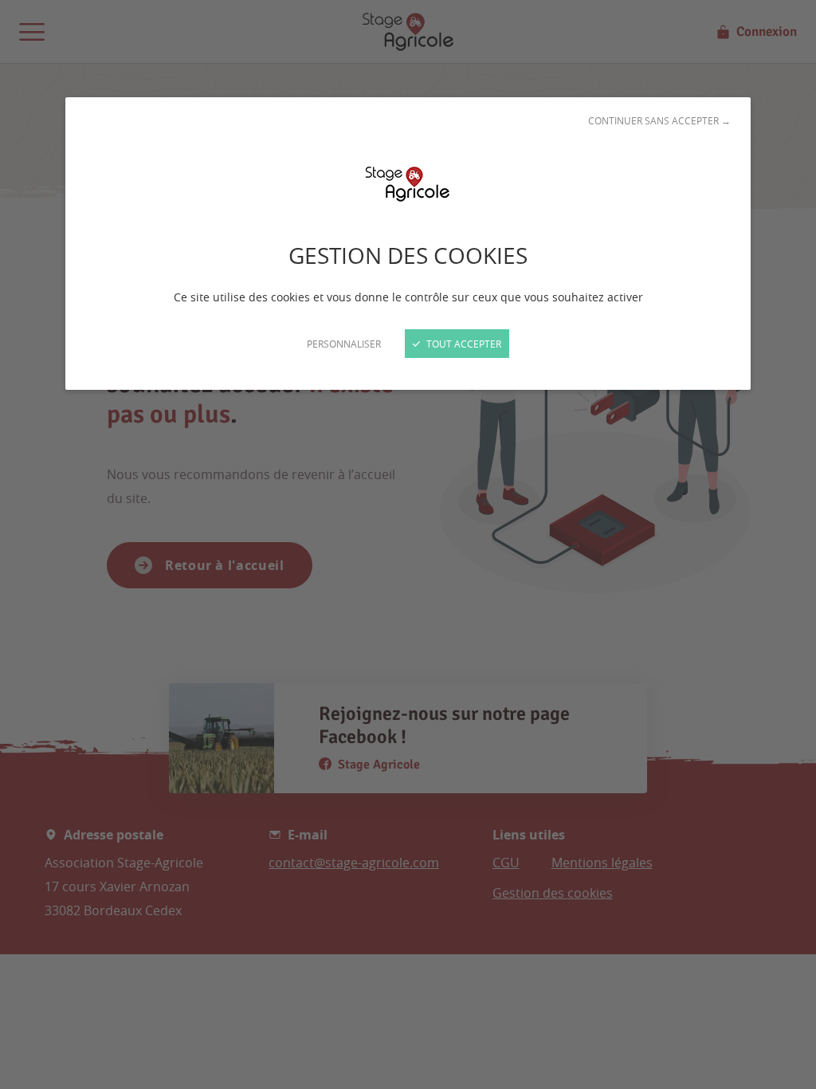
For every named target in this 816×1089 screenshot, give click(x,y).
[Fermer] (408, 544)
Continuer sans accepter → (659, 120)
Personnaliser (344, 343)
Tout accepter (462, 343)
